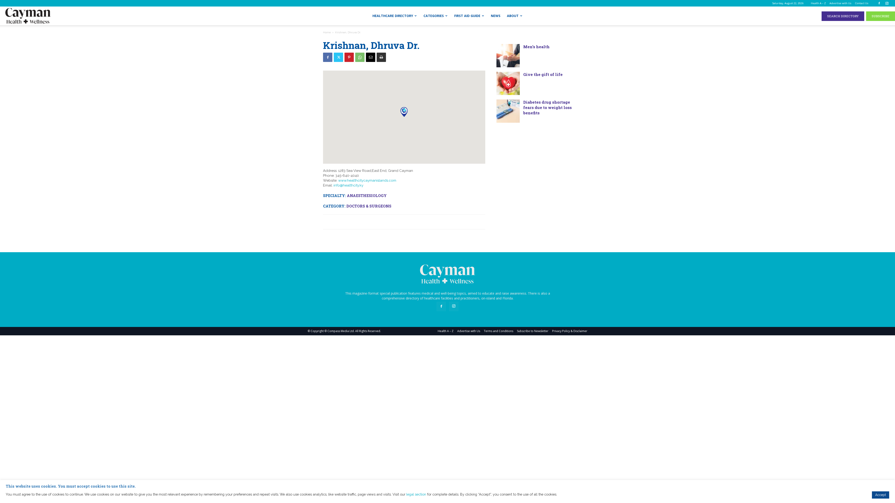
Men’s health (537, 46)
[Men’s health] (508, 55)
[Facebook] (879, 3)
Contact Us (861, 3)
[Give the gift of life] (508, 83)
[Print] (381, 57)
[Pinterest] (349, 57)
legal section (416, 494)
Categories (433, 16)
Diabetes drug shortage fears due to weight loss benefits (547, 107)
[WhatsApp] (360, 57)
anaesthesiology (367, 195)
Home (327, 32)
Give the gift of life (543, 74)
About (513, 16)
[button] (404, 112)
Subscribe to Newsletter (532, 331)
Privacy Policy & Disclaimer (569, 331)
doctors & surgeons (368, 206)
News (495, 16)
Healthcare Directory (392, 16)
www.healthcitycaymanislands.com (367, 180)
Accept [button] (880, 495)
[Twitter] (338, 57)
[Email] (370, 57)
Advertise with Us (840, 3)
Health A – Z (818, 3)
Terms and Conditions (498, 331)
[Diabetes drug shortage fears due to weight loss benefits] (508, 111)
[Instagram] (886, 3)
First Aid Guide (467, 16)
